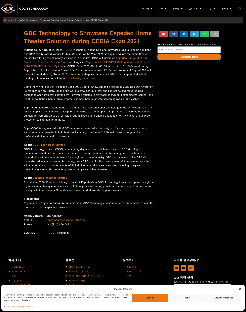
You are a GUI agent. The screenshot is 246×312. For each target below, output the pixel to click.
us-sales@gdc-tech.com (81, 78)
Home (7, 20)
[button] (240, 289)
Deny (186, 297)
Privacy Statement (25, 307)
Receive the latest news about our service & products (186, 44)
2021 (15, 20)
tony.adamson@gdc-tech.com (66, 220)
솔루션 (176, 8)
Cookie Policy (10, 307)
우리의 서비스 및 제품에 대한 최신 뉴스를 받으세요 (201, 282)
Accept (150, 297)
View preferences (224, 297)
